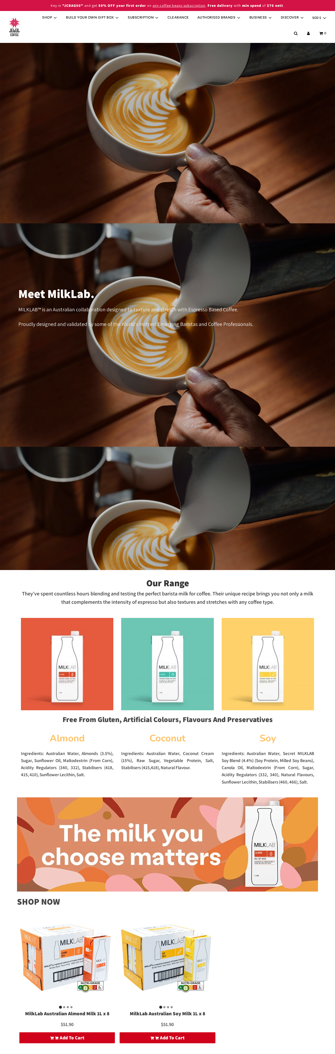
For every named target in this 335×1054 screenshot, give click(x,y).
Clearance (178, 17)
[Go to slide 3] (68, 1007)
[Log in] (308, 33)
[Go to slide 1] (60, 1007)
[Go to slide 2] (64, 1007)
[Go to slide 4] (71, 1007)
